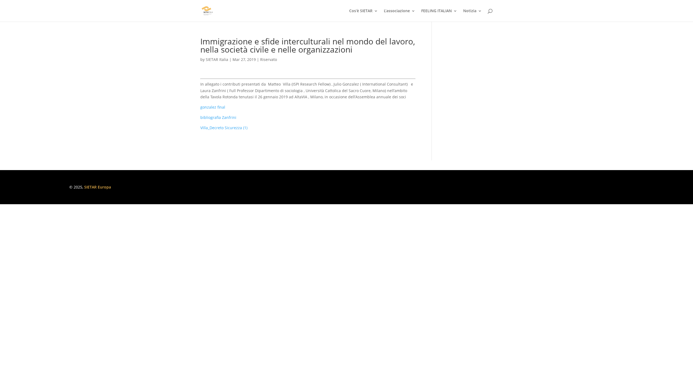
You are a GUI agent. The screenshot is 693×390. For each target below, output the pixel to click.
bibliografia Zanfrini (218, 117)
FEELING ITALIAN (436, 11)
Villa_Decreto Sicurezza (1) (223, 127)
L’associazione (397, 11)
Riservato (268, 59)
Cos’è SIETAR (360, 11)
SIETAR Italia (217, 59)
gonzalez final (212, 107)
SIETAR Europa (97, 187)
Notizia (469, 11)
